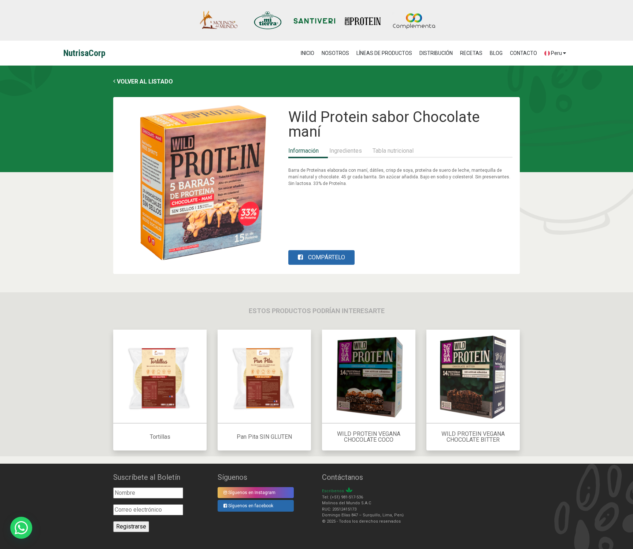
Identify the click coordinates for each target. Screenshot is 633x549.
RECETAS (471, 53)
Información (303, 150)
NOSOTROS (335, 53)
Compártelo (326, 257)
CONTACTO (523, 53)
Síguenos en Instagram (251, 492)
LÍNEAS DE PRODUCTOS (384, 53)
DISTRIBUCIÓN (436, 53)
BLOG (496, 53)
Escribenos (333, 491)
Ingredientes (345, 150)
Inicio (307, 53)
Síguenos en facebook (250, 505)
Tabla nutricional (393, 150)
